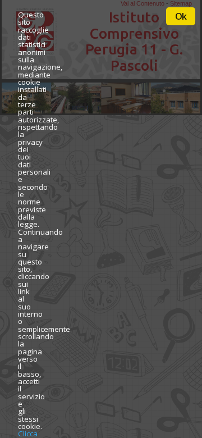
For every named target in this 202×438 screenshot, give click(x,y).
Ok (180, 16)
